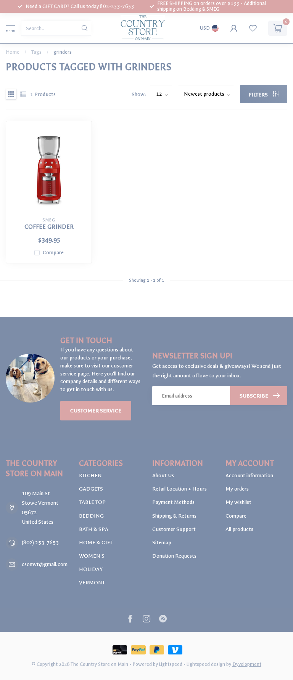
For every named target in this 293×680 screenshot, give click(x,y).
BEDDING (91, 516)
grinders (62, 52)
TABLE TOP (92, 502)
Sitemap (161, 542)
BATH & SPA (93, 529)
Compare (53, 252)
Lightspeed (170, 664)
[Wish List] (253, 28)
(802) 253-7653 (40, 542)
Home (12, 52)
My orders (237, 489)
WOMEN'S (92, 556)
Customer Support (174, 529)
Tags (36, 52)
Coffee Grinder (49, 226)
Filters (259, 94)
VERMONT (92, 582)
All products (239, 529)
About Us (163, 475)
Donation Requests (174, 556)
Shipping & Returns (174, 516)
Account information (249, 475)
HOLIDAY (91, 569)
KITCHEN (90, 475)
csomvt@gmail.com (45, 564)
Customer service (95, 410)
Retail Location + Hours (179, 489)
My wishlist (238, 502)
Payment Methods (173, 502)
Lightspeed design (206, 664)
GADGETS (91, 489)
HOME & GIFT (96, 542)
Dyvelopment (246, 664)
